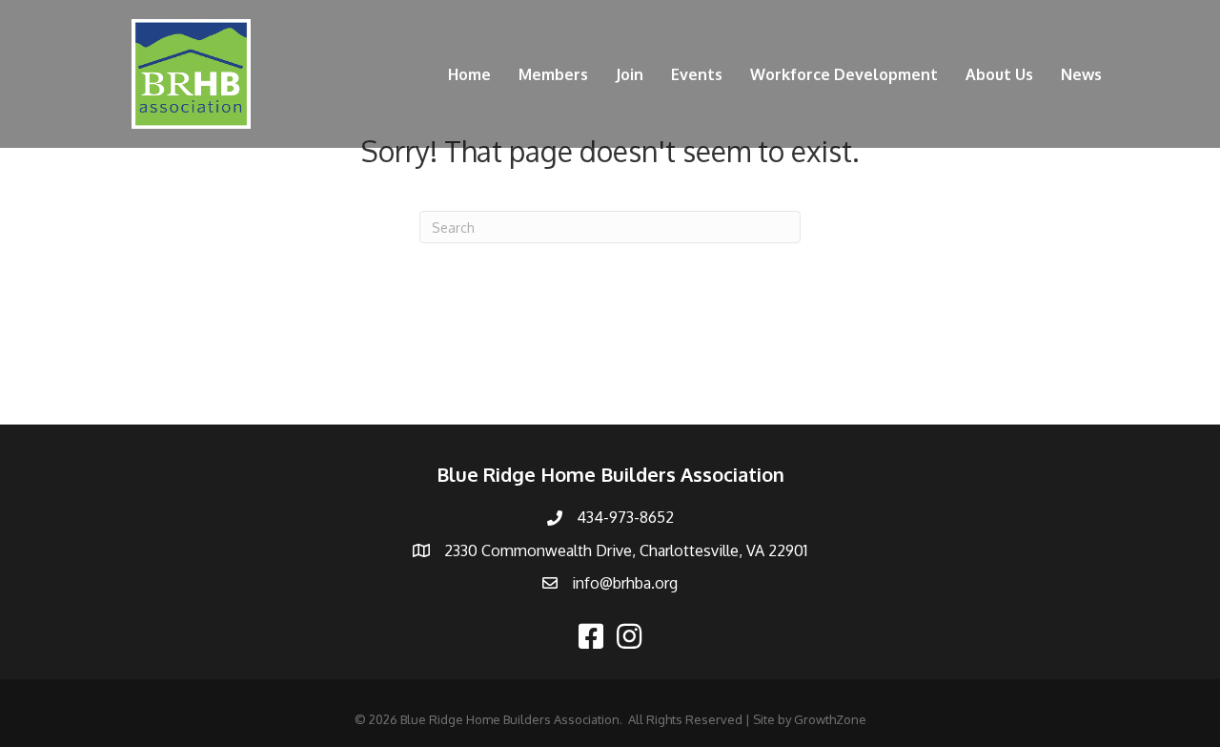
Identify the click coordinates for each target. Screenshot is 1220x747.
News (1081, 74)
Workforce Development (844, 74)
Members (553, 74)
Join (629, 74)
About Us (999, 74)
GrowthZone (830, 719)
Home (469, 74)
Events (696, 74)
